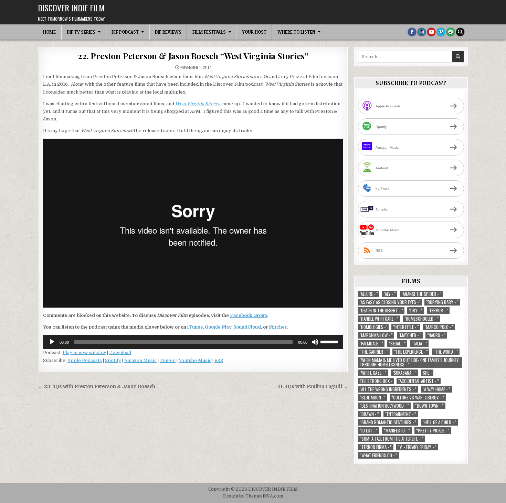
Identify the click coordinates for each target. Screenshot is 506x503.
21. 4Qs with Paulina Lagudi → (312, 386)
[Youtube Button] (431, 32)
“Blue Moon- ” (372, 397)
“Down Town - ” (429, 406)
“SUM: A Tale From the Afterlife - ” (391, 439)
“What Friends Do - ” (378, 455)
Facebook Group (248, 315)
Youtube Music (195, 360)
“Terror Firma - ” (376, 447)
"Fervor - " (438, 310)
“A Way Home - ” (436, 389)
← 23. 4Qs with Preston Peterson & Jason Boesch (96, 386)
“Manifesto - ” (397, 430)
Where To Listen (296, 32)
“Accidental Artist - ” (418, 381)
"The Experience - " (411, 352)
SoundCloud (247, 327)
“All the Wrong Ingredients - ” (388, 389)
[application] (193, 342)
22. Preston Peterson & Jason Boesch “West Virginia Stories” (193, 55)
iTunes (195, 327)
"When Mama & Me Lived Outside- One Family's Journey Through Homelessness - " (409, 362)
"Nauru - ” (436, 335)
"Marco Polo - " (439, 327)
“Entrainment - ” (400, 414)
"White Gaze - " (373, 373)
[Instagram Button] (422, 32)
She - (427, 373)
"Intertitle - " (406, 327)
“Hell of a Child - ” (439, 422)
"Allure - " (369, 294)
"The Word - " (446, 352)
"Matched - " (410, 335)
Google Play (218, 327)
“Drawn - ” (369, 414)
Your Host (254, 32)
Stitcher (278, 327)
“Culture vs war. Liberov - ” (417, 397)
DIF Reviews (168, 32)
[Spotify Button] (450, 32)
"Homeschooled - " (421, 318)
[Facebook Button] (412, 32)
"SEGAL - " (397, 343)
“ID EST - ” (369, 430)
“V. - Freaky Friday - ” (417, 447)
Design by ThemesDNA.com (253, 496)
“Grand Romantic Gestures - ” (388, 422)
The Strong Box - (376, 381)
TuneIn (168, 360)
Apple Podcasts (84, 360)
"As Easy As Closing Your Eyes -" (390, 302)
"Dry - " (415, 310)
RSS (218, 360)
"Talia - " (419, 343)
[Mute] (315, 342)
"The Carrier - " (374, 352)
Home (49, 32)
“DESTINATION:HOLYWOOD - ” (384, 406)
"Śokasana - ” (404, 373)
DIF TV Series (81, 32)
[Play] (52, 342)
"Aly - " (390, 294)
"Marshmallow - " (376, 335)
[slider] (330, 341)
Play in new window (84, 352)
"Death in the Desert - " (381, 310)
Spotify (113, 360)
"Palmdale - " (371, 343)
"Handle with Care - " (379, 318)
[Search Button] (460, 32)
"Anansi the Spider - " (421, 294)
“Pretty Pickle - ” (432, 430)
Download (120, 352)
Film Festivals (209, 32)
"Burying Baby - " (442, 302)
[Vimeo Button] (441, 32)
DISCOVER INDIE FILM (71, 7)
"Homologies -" (373, 327)
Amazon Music (140, 360)
